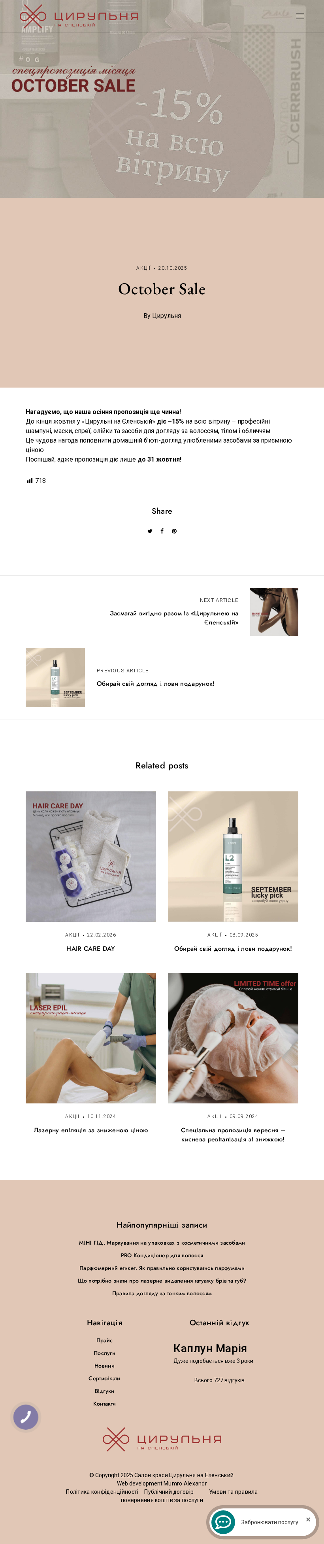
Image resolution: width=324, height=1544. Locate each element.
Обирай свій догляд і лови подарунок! (233, 948)
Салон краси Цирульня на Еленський (184, 1475)
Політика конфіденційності (102, 1492)
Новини (104, 1366)
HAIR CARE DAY (90, 948)
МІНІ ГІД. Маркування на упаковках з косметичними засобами (162, 1243)
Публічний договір (169, 1492)
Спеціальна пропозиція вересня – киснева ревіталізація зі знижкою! (233, 1135)
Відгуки (105, 1391)
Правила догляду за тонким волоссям (162, 1293)
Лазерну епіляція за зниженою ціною (91, 1130)
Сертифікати (104, 1378)
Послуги (104, 1353)
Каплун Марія (210, 1348)
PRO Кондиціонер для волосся (162, 1255)
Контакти (104, 1404)
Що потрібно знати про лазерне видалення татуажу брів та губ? (162, 1281)
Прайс (104, 1340)
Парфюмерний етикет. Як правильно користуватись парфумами (162, 1268)
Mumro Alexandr (185, 1483)
